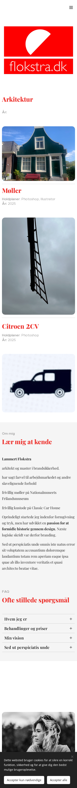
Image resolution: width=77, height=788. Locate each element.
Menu (71, 7)
